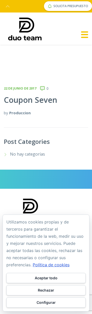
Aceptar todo (46, 278)
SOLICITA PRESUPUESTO (70, 6)
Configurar (46, 302)
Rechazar (46, 290)
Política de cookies (51, 264)
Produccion (20, 112)
